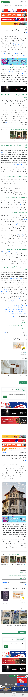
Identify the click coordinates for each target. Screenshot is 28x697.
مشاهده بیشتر (5, 129)
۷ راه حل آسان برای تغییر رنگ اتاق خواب (18, 314)
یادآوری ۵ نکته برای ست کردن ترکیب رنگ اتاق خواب (15, 312)
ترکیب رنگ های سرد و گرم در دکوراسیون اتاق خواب (16, 308)
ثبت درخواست (7, 2)
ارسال (5, 397)
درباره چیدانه (24, 676)
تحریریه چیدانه (21, 333)
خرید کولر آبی (24, 323)
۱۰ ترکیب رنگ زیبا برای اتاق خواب (20, 306)
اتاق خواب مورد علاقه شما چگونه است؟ (11, 252)
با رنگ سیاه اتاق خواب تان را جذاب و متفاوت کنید (16, 310)
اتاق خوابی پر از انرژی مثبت (16, 164)
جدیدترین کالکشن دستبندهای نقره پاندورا (18, 326)
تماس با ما (19, 676)
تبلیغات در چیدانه (13, 676)
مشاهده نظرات (3, 27)
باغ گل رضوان (24, 328)
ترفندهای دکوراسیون (22, 27)
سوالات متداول (6, 676)
